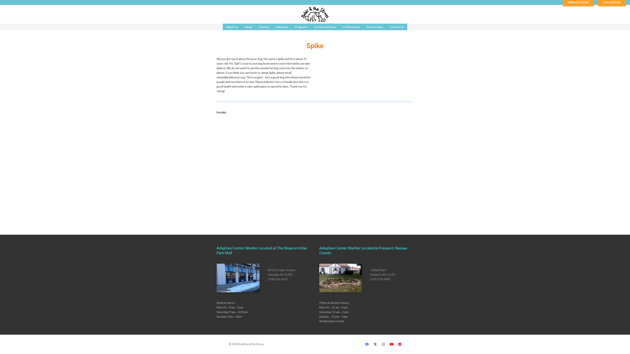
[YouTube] (392, 344)
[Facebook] (367, 344)
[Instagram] (383, 344)
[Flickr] (400, 344)
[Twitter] (375, 344)
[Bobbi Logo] (315, 14)
